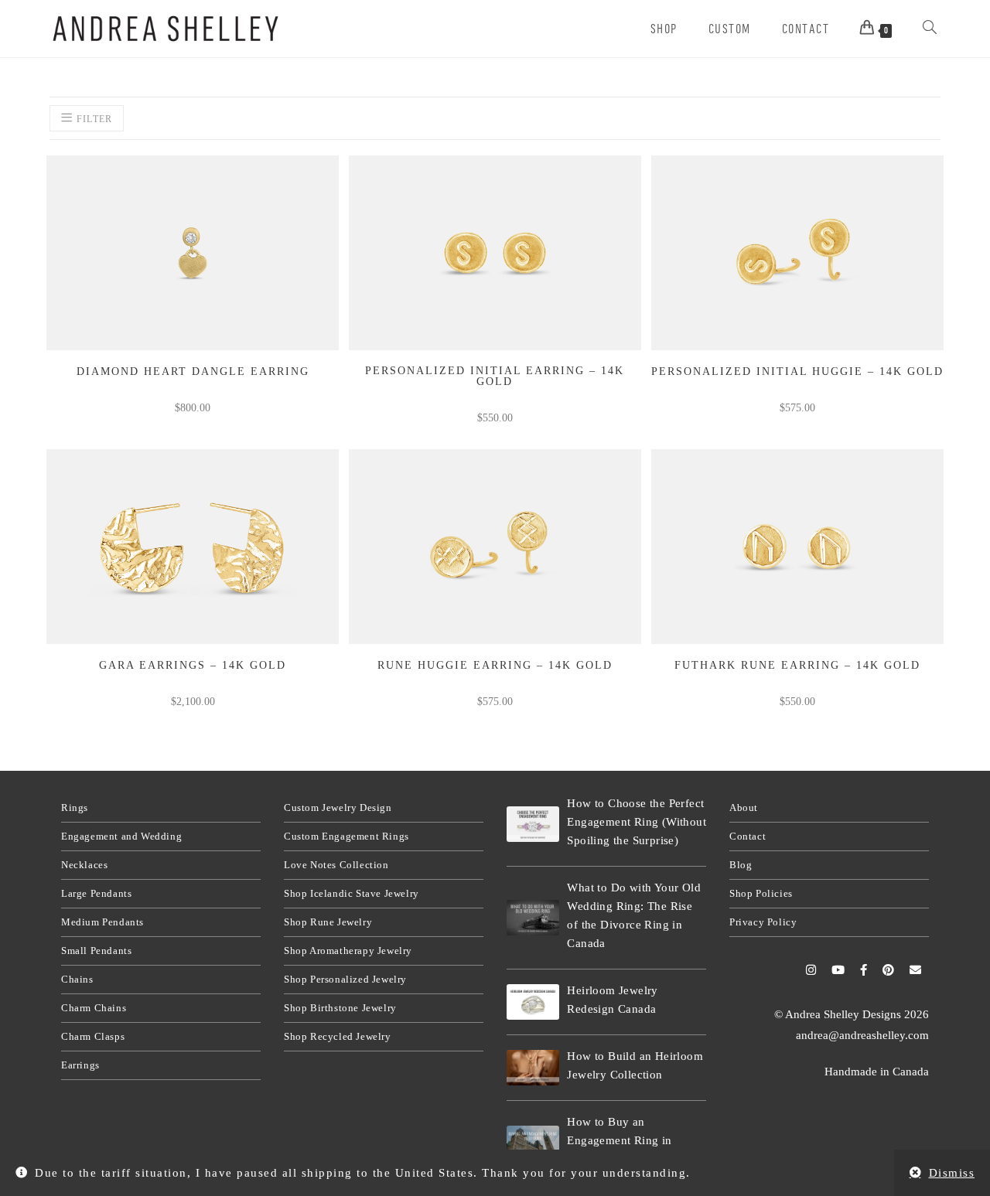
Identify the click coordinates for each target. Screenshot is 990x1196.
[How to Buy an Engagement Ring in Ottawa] (533, 1143)
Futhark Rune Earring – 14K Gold (797, 665)
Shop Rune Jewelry (328, 922)
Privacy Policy (763, 922)
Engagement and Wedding (121, 836)
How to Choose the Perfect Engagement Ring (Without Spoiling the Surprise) (636, 822)
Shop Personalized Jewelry (345, 979)
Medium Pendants (102, 922)
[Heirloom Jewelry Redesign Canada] (533, 1001)
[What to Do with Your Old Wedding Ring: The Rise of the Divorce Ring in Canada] (533, 917)
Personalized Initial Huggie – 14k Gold (797, 371)
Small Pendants (96, 950)
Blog (740, 865)
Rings (74, 807)
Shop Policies (761, 893)
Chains (77, 979)
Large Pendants (96, 893)
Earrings (80, 1065)
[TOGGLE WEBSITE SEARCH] (929, 28)
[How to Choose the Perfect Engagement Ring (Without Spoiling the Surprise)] (533, 823)
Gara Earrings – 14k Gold (192, 665)
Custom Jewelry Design (338, 807)
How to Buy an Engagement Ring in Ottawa (619, 1140)
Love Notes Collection (336, 865)
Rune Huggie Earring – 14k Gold (495, 665)
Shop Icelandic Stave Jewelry (351, 893)
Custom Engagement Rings (346, 836)
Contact (747, 836)
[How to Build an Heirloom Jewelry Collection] (533, 1067)
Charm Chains (93, 1008)
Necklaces (84, 865)
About (743, 807)
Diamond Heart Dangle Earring (193, 371)
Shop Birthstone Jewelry (340, 1008)
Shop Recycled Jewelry (337, 1036)
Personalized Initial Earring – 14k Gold (494, 376)
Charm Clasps (93, 1036)
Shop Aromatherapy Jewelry (348, 950)
